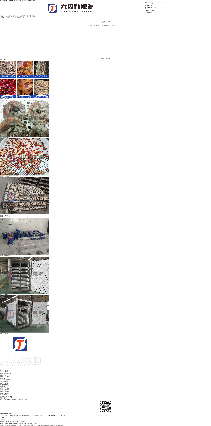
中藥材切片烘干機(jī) (5, 373)
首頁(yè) (147, 2)
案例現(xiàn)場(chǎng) (6, 217)
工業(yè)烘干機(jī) (4, 376)
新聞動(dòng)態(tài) (150, 10)
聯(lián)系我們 (148, 12)
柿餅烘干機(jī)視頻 (4, 389)
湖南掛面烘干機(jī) (4, 385)
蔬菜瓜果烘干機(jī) (4, 371)
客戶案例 (2, 378)
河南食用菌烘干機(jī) (5, 379)
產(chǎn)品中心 (149, 5)
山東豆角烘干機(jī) (4, 383)
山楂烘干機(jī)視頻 (4, 391)
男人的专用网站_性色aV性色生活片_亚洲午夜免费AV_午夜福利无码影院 (18, 423)
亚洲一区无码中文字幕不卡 (31, 425)
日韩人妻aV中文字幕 (18, 425)
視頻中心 (147, 9)
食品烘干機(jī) (3, 375)
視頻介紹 (2, 60)
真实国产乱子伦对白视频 (6, 425)
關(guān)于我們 (149, 3)
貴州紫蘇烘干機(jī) (4, 381)
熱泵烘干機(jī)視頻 (4, 388)
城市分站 (63, 415)
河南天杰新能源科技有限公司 (17, 16)
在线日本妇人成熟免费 (57, 425)
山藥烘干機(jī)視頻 (4, 393)
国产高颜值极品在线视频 (44, 425)
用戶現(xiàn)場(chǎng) (151, 7)
